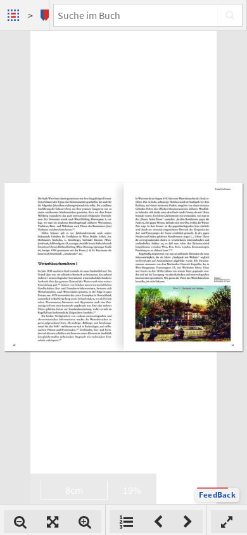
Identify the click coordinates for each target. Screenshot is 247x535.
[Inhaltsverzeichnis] (126, 521)
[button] (217, 495)
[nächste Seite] (188, 521)
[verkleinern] (20, 521)
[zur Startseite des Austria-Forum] (15, 15)
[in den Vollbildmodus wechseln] (227, 521)
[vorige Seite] (158, 521)
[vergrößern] (84, 521)
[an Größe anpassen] (52, 521)
